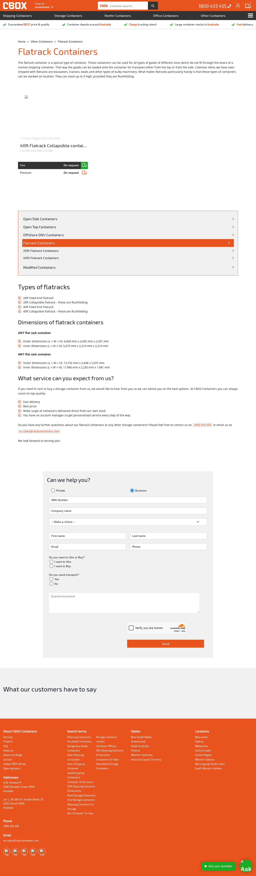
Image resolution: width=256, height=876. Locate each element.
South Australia (140, 746)
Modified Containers (39, 267)
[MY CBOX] (238, 5)
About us (8, 750)
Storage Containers (68, 15)
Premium (49, 172)
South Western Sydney (208, 768)
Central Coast (203, 750)
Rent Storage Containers (81, 795)
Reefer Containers (118, 15)
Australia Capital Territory (146, 759)
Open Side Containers (40, 219)
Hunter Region (203, 754)
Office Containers (165, 15)
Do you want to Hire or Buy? (67, 557)
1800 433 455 (213, 6)
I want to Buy (62, 566)
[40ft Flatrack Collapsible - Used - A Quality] (84, 165)
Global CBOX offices (14, 763)
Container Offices (106, 746)
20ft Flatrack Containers (41, 250)
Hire (49, 165)
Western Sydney (204, 759)
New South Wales (141, 737)
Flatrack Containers (39, 243)
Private (60, 490)
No (56, 583)
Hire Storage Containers (81, 799)
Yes (56, 579)
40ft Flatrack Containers (41, 258)
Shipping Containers (17, 15)
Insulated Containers (79, 741)
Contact (7, 759)
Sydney (199, 741)
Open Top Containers (39, 227)
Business (140, 490)
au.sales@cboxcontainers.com (39, 431)
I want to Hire (62, 561)
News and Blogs (12, 754)
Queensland (138, 741)
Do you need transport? (64, 574)
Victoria (135, 750)
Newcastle (201, 737)
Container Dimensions (80, 782)
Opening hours (12, 768)
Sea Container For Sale (80, 813)
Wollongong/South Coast (210, 763)
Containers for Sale (107, 759)
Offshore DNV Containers (43, 235)
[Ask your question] (246, 866)
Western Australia (141, 754)
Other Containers (213, 15)
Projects (8, 741)
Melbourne (201, 746)
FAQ (5, 746)
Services (8, 737)
